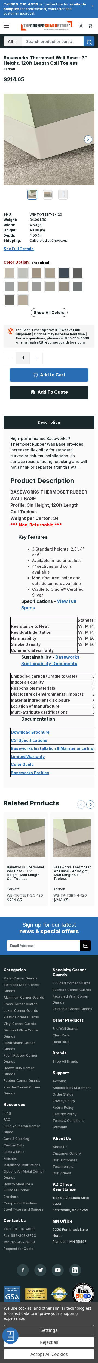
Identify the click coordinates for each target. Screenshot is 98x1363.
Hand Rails (61, 1042)
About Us (60, 1147)
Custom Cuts (14, 1145)
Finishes (10, 1158)
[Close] (91, 6)
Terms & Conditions (68, 1121)
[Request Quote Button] (10, 1335)
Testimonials (63, 1167)
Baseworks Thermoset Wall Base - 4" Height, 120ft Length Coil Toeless (72, 873)
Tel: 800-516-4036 (19, 1229)
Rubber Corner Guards (22, 1081)
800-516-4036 (24, 4)
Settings (49, 1330)
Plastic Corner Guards (21, 1017)
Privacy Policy (64, 1101)
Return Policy (63, 1107)
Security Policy (64, 1114)
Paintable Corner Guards (72, 1009)
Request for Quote (19, 1249)
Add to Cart (52, 375)
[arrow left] (10, 139)
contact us (53, 4)
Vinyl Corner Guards (20, 1024)
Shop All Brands (65, 1061)
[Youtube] (58, 1270)
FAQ (7, 1119)
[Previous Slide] (81, 804)
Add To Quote (53, 392)
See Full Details (19, 249)
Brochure (11, 1197)
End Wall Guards (65, 1029)
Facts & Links (14, 1152)
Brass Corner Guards (21, 1004)
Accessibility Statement (72, 1088)
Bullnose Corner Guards (72, 990)
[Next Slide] (90, 804)
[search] (89, 41)
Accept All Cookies (49, 1354)
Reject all (49, 1342)
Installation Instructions (22, 1165)
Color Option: (27, 262)
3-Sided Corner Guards (72, 983)
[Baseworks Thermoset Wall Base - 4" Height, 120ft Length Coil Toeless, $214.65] (72, 838)
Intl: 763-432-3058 (19, 1242)
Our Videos (62, 1173)
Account (59, 1081)
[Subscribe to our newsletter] (85, 945)
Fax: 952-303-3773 (20, 1236)
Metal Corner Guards (20, 978)
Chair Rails (61, 1035)
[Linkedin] (75, 1270)
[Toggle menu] (6, 26)
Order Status (63, 1094)
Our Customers (65, 1160)
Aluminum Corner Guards (24, 997)
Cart (91, 25)
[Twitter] (40, 1270)
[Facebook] (23, 1270)
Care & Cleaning (16, 1139)
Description (49, 422)
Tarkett (9, 69)
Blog (7, 1113)
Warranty (60, 1127)
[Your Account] (80, 25)
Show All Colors (49, 312)
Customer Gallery (67, 1153)
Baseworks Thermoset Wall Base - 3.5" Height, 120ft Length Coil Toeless (25, 873)
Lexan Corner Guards (21, 1010)
